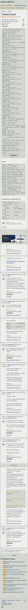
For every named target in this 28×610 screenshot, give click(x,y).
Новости (3, 5)
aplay (7, 222)
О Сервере (3, 600)
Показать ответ (11, 253)
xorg (19, 16)
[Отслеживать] (23, 24)
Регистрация (18, 5)
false (7, 265)
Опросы (12, 8)
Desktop (9, 11)
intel (9, 16)
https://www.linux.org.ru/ (6, 604)
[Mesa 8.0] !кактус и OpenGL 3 (15, 572)
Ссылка (4, 227)
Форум (8, 8)
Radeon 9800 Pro (11, 578)
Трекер (18, 8)
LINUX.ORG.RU (7, 2)
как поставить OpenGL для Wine (16, 574)
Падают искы (9, 14)
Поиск (23, 8)
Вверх (24, 600)
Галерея (9, 5)
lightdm (12, 16)
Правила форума (11, 600)
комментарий (11, 274)
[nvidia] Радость (11, 569)
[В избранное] (23, 20)
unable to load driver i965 (13, 592)
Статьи (3, 8)
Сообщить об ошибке (6, 603)
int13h (8, 249)
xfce (16, 16)
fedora (5, 16)
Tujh (7, 519)
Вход (24, 5)
